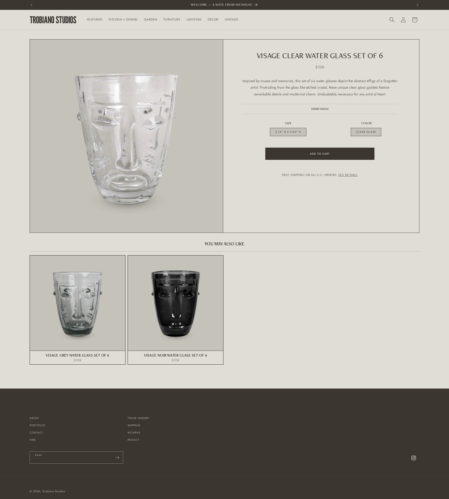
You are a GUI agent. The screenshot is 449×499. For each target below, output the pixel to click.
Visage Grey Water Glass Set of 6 (77, 355)
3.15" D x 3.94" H (288, 132)
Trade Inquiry (139, 418)
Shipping (134, 425)
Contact (36, 433)
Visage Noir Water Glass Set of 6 (175, 355)
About (34, 418)
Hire (33, 440)
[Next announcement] (417, 5)
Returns (134, 433)
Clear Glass (366, 132)
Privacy (134, 440)
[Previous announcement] (31, 5)
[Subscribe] (117, 457)
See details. (348, 175)
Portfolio (37, 425)
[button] (94, 20)
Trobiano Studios (53, 491)
